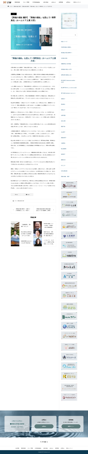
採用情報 (61, 2)
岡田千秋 (63, 126)
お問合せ (68, 2)
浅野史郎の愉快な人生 (66, 74)
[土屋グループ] (7, 2)
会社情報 (17, 448)
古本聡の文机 (64, 58)
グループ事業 (26, 2)
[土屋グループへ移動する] (8, 6)
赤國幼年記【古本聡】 (66, 63)
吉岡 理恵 (63, 115)
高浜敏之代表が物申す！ (66, 52)
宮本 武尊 (63, 121)
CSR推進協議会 (36, 2)
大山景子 (63, 132)
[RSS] (47, 441)
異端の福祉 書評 (65, 176)
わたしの (63, 165)
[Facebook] (42, 441)
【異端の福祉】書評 (20, 200)
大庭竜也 (63, 143)
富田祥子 (63, 154)
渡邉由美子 (63, 137)
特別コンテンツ (77, 2)
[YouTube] (45, 441)
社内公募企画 (64, 170)
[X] (40, 441)
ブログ (14, 13)
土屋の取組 (45, 2)
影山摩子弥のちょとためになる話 (69, 87)
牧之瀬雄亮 (63, 148)
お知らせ (53, 2)
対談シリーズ (64, 41)
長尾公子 (63, 109)
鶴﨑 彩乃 (63, 159)
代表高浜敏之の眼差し (66, 47)
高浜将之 (63, 104)
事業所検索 (17, 2)
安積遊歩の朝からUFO (66, 69)
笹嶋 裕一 (63, 98)
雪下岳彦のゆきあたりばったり (68, 93)
